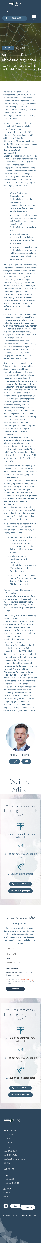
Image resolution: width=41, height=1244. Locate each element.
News (5, 1175)
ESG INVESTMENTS (10, 1131)
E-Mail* (8, 958)
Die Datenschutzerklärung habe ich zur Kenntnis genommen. (19, 974)
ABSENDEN (15, 989)
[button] (8, 48)
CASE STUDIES (8, 1169)
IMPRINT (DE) (16, 1215)
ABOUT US (7, 1189)
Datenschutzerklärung (26, 980)
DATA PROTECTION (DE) (29, 1215)
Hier (7, 980)
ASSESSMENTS (8, 1147)
